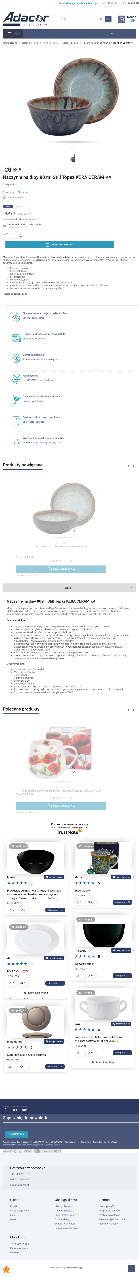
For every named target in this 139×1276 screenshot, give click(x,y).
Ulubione (14, 1252)
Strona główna (10, 43)
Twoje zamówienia (19, 1243)
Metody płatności (64, 1206)
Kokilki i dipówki (70, 43)
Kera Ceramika (35, 669)
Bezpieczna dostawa (110, 1210)
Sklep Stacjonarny (19, 1210)
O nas (13, 1219)
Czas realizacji (62, 1219)
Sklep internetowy (65, 1268)
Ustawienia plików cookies (113, 1219)
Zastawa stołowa (30, 43)
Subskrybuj (16, 1134)
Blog (12, 1215)
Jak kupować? (106, 1206)
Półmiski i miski (50, 43)
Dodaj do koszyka (63, 244)
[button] (108, 19)
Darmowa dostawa (64, 1210)
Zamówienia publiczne (66, 1228)
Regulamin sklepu (108, 1223)
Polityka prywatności (110, 1215)
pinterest (24, 1110)
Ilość (5, 234)
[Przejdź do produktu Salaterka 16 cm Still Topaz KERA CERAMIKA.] (61, 508)
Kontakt (112, 3)
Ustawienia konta (19, 1248)
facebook (6, 1110)
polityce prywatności (69, 1145)
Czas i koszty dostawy (66, 1215)
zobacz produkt (53, 910)
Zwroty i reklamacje (65, 1223)
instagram (15, 1110)
